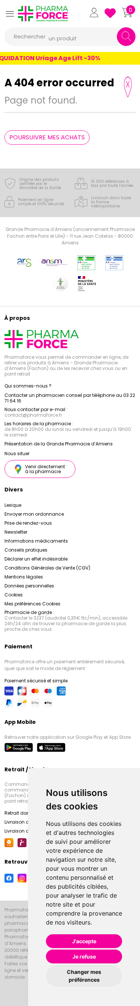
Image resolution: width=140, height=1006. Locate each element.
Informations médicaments (36, 541)
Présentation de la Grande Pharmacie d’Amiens (58, 444)
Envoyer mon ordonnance (34, 514)
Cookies (13, 595)
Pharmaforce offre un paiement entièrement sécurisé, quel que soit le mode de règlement (64, 665)
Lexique (12, 505)
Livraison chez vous (26, 822)
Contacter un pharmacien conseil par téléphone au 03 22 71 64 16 (69, 398)
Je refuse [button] (84, 956)
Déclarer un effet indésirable (36, 559)
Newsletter (15, 532)
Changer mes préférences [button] (84, 976)
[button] (9, 13)
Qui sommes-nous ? (28, 386)
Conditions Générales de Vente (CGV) (47, 568)
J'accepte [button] (84, 941)
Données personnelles (29, 586)
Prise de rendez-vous (28, 523)
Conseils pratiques (25, 550)
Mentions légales (23, 577)
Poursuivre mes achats (47, 137)
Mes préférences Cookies (32, 604)
